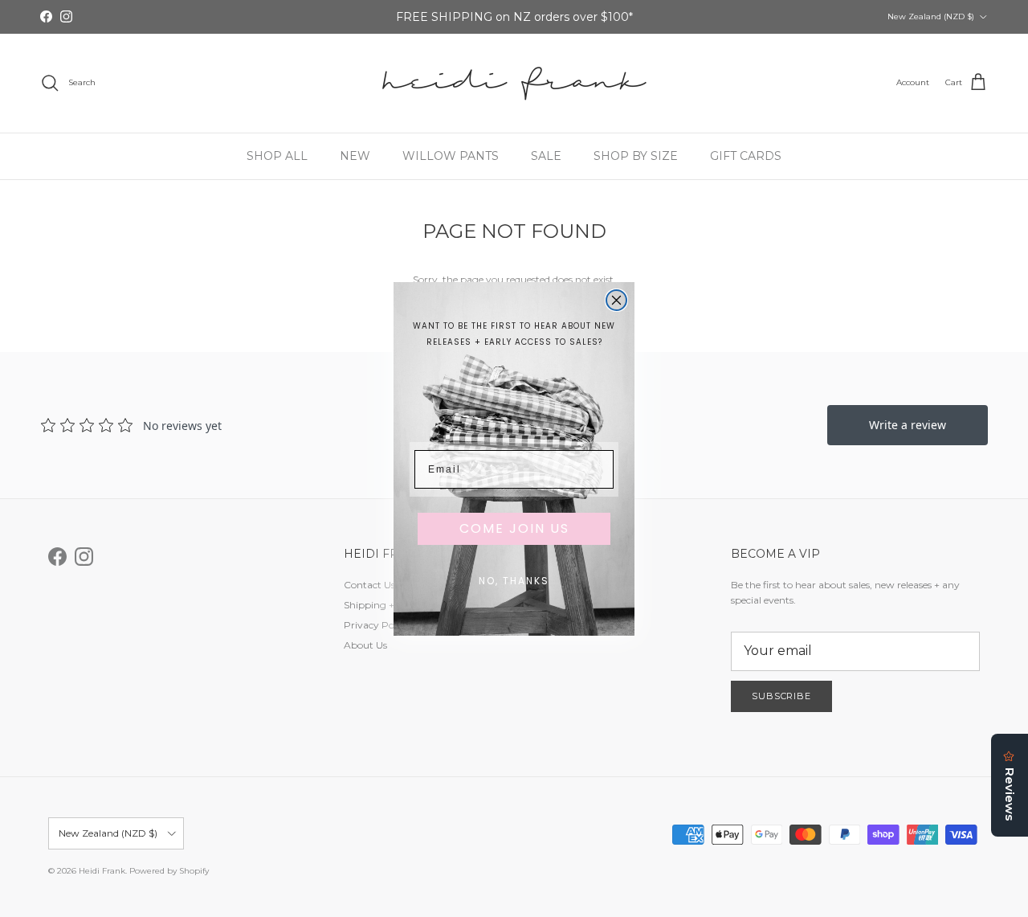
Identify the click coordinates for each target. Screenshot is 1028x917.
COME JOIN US (514, 528)
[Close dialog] (616, 300)
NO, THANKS (514, 580)
